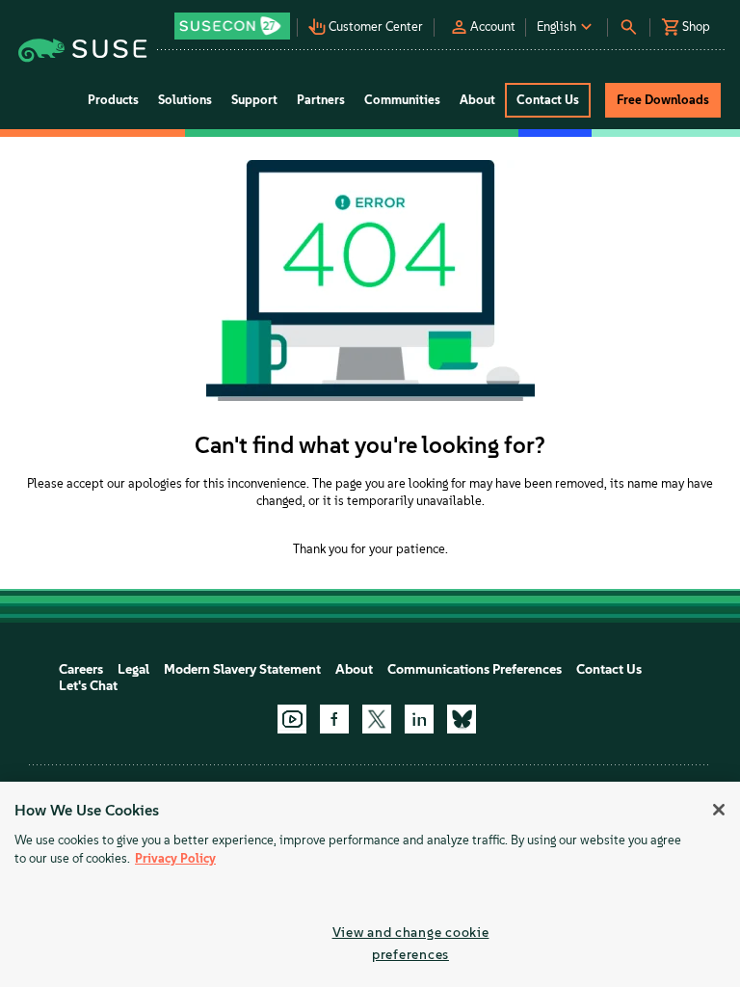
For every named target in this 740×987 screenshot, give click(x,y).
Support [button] (254, 100)
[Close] (719, 809)
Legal (133, 669)
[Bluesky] (461, 719)
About (354, 669)
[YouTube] (292, 719)
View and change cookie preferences (410, 943)
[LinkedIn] (419, 719)
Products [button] (113, 100)
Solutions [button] (185, 100)
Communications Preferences (474, 669)
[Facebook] (334, 719)
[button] (234, 20)
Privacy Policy (175, 858)
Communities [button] (402, 100)
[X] (376, 719)
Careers (81, 669)
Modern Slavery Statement (242, 669)
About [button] (477, 100)
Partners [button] (321, 100)
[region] (370, 884)
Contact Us (609, 669)
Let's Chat (88, 686)
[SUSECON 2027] (232, 26)
